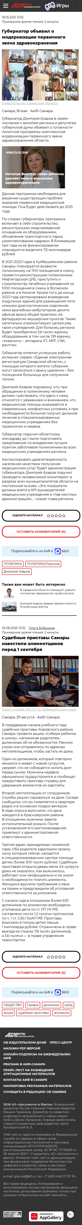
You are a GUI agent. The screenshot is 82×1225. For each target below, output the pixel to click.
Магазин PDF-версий (21, 1048)
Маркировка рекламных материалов (37, 1086)
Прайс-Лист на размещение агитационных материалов (29, 1072)
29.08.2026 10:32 (13, 628)
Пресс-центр (61, 1042)
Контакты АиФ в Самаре (25, 1080)
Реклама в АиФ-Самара (24, 1064)
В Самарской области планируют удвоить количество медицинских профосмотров (47, 591)
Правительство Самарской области (30, 103)
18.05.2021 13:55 (13, 17)
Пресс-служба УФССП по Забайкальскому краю (39, 709)
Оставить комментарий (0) (41, 532)
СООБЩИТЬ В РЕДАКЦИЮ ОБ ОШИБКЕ (34, 1092)
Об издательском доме (24, 1042)
